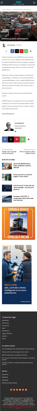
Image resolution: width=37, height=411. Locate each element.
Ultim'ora (9, 9)
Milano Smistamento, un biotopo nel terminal (14, 355)
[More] (31, 51)
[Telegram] (20, 390)
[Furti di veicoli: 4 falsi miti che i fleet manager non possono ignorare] (7, 188)
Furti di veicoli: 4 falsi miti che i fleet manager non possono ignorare (23, 187)
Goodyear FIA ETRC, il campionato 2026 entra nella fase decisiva (23, 198)
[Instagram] (14, 390)
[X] (17, 51)
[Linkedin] (15, 131)
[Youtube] (26, 390)
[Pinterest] (21, 51)
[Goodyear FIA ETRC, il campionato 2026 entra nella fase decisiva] (7, 199)
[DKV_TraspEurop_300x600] (17, 306)
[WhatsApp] (26, 51)
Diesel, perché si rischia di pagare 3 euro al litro (22, 176)
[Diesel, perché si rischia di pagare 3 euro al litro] (7, 177)
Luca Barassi (11, 45)
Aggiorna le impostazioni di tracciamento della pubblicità (21, 407)
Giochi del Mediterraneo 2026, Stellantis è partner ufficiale (22, 165)
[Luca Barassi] (4, 45)
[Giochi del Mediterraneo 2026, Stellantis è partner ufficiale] (7, 166)
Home (3, 9)
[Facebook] (12, 51)
